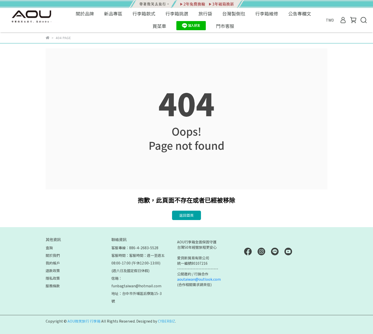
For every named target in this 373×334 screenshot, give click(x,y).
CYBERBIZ (166, 321)
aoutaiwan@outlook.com (199, 279)
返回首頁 (186, 215)
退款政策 (53, 270)
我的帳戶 (53, 262)
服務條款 (53, 285)
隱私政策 (53, 278)
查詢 (49, 247)
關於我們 (53, 255)
